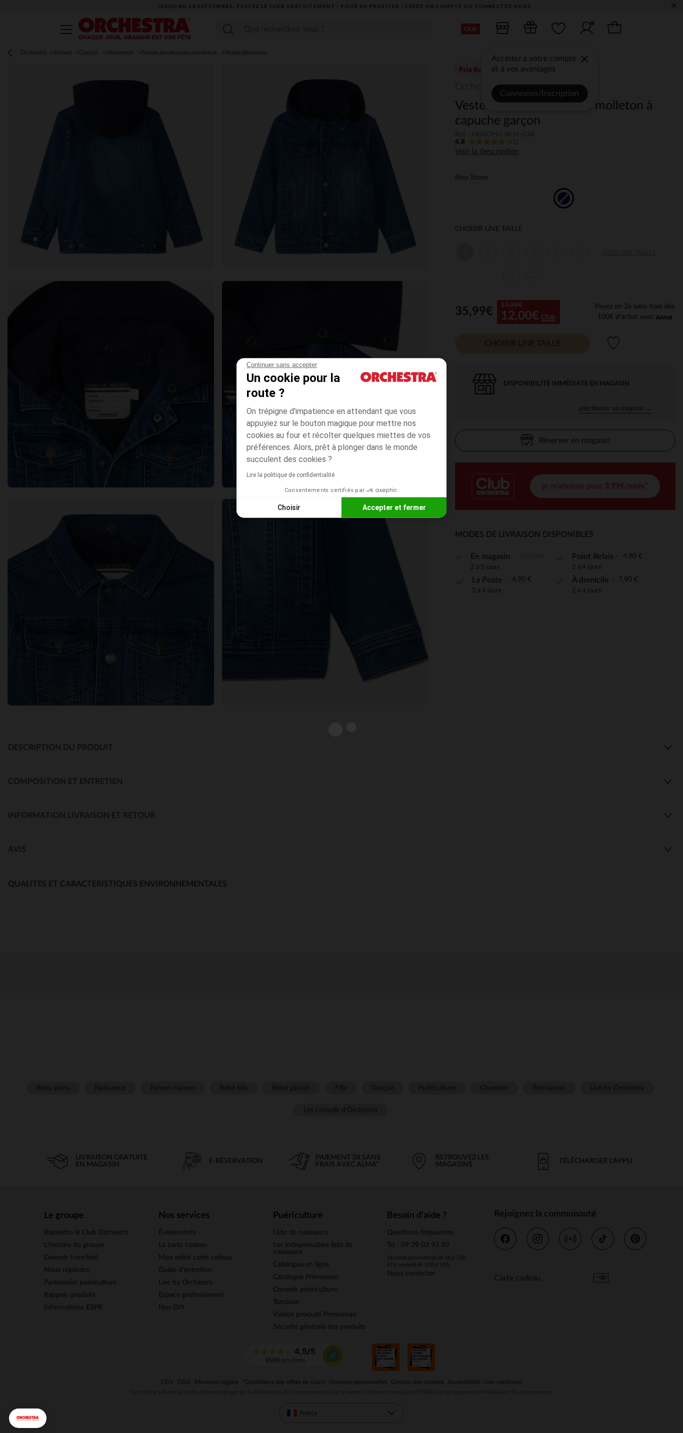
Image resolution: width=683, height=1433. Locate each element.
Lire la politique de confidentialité (290, 475)
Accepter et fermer (394, 507)
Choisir (289, 507)
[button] (27, 1418)
